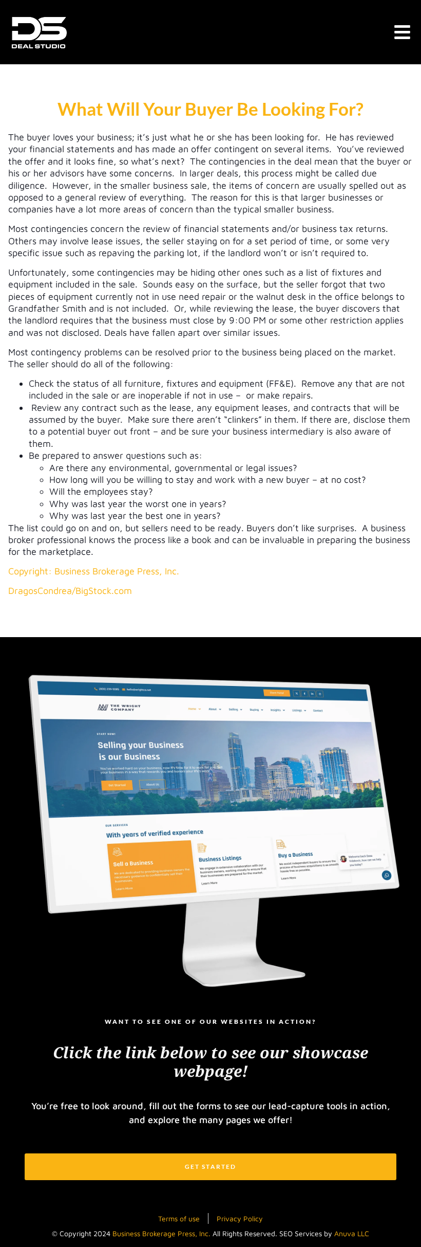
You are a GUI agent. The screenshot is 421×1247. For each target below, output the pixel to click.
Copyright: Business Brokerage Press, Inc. (93, 571)
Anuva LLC (351, 1233)
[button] (402, 32)
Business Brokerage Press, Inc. (161, 1233)
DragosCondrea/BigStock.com (70, 590)
